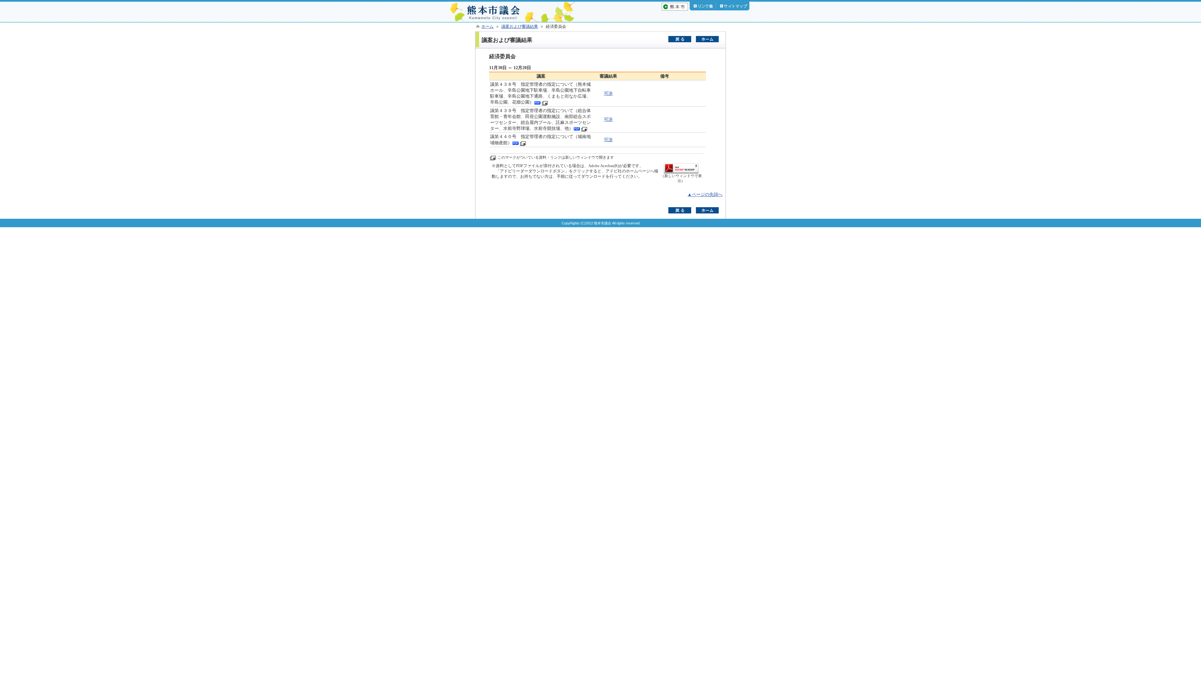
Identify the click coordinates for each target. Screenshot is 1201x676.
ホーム (487, 26)
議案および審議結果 (519, 26)
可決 (608, 93)
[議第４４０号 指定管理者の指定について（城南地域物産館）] (515, 143)
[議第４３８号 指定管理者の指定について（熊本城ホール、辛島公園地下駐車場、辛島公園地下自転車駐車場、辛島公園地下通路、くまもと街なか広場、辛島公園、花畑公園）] (537, 102)
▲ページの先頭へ (704, 194)
